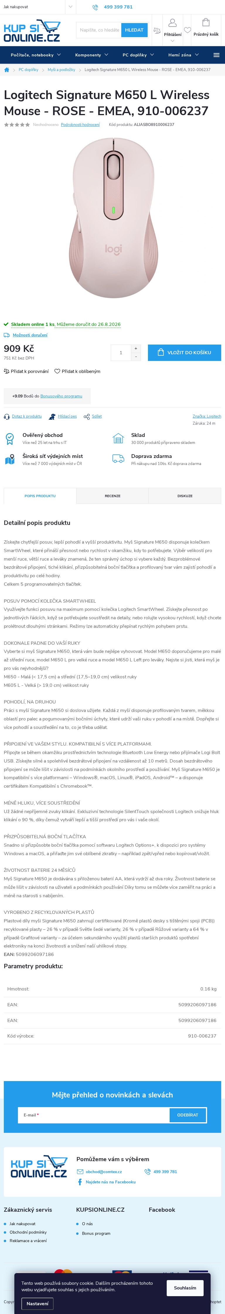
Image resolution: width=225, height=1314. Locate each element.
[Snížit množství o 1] (136, 357)
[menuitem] (36, 55)
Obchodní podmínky (28, 1232)
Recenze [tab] (112, 496)
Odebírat (187, 1115)
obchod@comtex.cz (104, 1172)
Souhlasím (185, 1288)
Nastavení (37, 1304)
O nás (87, 1224)
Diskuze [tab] (185, 496)
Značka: (207, 416)
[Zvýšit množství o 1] (136, 349)
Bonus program (96, 1233)
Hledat (134, 30)
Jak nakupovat (16, 7)
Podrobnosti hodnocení (80, 124)
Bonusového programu (61, 396)
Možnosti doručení (30, 335)
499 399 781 (165, 1172)
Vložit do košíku (189, 353)
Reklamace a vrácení (28, 1241)
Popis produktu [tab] (40, 496)
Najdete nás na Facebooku (111, 1182)
